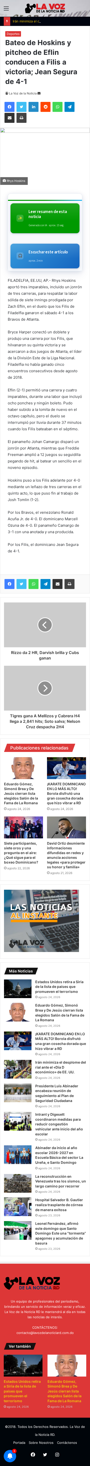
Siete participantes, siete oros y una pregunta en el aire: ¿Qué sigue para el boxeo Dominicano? (21, 852)
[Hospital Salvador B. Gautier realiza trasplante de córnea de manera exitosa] (18, 1206)
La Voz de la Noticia (23, 93)
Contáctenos (67, 1443)
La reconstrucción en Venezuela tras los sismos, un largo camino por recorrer (60, 1181)
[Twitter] (21, 584)
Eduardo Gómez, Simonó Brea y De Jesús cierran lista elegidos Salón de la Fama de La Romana (21, 793)
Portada (19, 1443)
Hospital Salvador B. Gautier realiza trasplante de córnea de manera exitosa (59, 1205)
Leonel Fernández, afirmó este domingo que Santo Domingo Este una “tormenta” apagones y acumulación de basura (60, 1233)
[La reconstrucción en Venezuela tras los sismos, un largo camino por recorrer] (18, 1183)
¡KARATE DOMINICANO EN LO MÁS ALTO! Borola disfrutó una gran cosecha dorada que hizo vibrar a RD (66, 793)
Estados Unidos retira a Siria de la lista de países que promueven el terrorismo (59, 987)
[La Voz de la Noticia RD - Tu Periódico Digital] (45, 8)
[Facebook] (9, 584)
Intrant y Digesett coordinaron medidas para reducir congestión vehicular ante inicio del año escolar (59, 1124)
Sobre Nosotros (41, 1443)
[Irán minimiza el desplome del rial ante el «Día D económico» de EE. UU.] (18, 1069)
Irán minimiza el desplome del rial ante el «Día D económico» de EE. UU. (60, 1067)
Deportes (13, 34)
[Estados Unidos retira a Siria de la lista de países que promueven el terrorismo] (18, 988)
